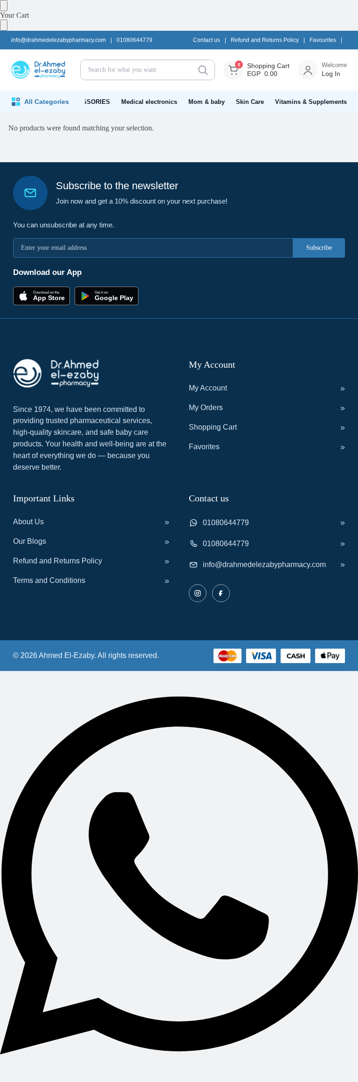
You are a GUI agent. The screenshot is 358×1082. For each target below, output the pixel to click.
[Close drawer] (3, 25)
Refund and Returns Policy (265, 40)
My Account (208, 388)
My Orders (206, 407)
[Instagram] (198, 593)
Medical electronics (149, 101)
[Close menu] (3, 5)
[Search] (202, 70)
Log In (331, 73)
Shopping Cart (213, 427)
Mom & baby (206, 101)
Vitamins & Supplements (311, 101)
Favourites (323, 40)
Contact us (206, 40)
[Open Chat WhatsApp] (179, 1078)
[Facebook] (221, 593)
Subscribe (319, 247)
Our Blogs (29, 541)
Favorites (204, 447)
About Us (28, 522)
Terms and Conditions (49, 580)
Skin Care (250, 101)
